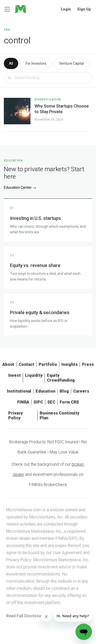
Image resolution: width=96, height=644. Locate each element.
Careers (81, 391)
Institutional (19, 391)
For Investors (36, 63)
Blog (64, 391)
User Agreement (67, 552)
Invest (14, 375)
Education (45, 391)
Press (88, 364)
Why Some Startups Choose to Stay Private (62, 109)
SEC (51, 402)
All (11, 63)
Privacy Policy (15, 415)
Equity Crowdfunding (61, 378)
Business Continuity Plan (59, 415)
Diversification (48, 99)
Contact (26, 364)
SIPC (38, 402)
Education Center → (20, 187)
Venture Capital (71, 63)
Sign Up (84, 9)
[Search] (9, 78)
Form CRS (69, 402)
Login (66, 9)
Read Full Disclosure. (26, 615)
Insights (69, 364)
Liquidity (33, 375)
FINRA (23, 402)
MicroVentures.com (24, 509)
